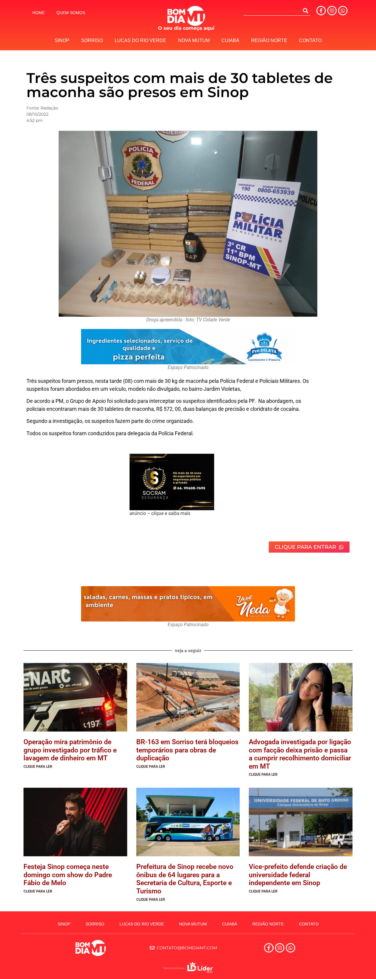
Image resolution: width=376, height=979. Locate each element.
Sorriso (92, 40)
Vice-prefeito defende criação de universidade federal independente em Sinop (298, 875)
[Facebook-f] (321, 10)
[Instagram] (332, 10)
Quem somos (70, 12)
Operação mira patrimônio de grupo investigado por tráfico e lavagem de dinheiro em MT (70, 750)
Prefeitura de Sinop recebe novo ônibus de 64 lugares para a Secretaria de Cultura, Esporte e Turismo (184, 879)
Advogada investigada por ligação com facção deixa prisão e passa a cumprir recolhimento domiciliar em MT (300, 754)
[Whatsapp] (343, 10)
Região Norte (269, 40)
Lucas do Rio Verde (140, 40)
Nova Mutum (194, 40)
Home (38, 12)
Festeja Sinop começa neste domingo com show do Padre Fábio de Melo (68, 875)
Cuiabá (230, 40)
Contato (310, 40)
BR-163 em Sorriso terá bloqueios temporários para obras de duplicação (187, 750)
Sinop (62, 40)
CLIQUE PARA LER (38, 766)
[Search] (305, 10)
